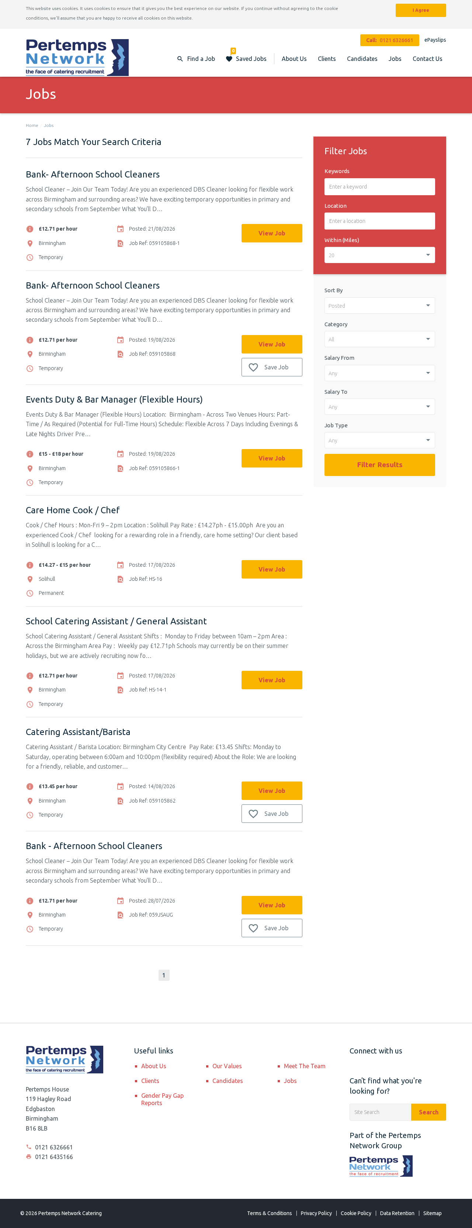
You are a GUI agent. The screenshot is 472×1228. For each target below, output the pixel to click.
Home (32, 125)
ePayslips (435, 40)
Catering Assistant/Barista (78, 732)
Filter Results (380, 464)
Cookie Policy (356, 1213)
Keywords (337, 171)
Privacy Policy (316, 1213)
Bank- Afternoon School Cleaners (93, 174)
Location (335, 206)
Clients (327, 58)
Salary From (339, 358)
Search (428, 1112)
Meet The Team (305, 1066)
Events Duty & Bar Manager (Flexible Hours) (114, 399)
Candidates (362, 58)
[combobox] (379, 255)
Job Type (336, 425)
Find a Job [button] (201, 58)
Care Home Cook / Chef (73, 510)
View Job (271, 233)
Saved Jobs (249, 55)
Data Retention (397, 1213)
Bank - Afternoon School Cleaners (94, 846)
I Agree (421, 10)
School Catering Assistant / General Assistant (116, 621)
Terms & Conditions (269, 1213)
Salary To (335, 392)
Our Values (227, 1066)
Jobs (395, 58)
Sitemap (432, 1213)
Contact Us (427, 58)
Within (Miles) (341, 240)
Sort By (333, 290)
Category (335, 324)
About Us (294, 58)
